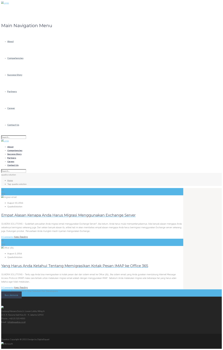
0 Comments (7, 237)
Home (10, 180)
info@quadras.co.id (16, 322)
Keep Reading (21, 237)
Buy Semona (11, 295)
